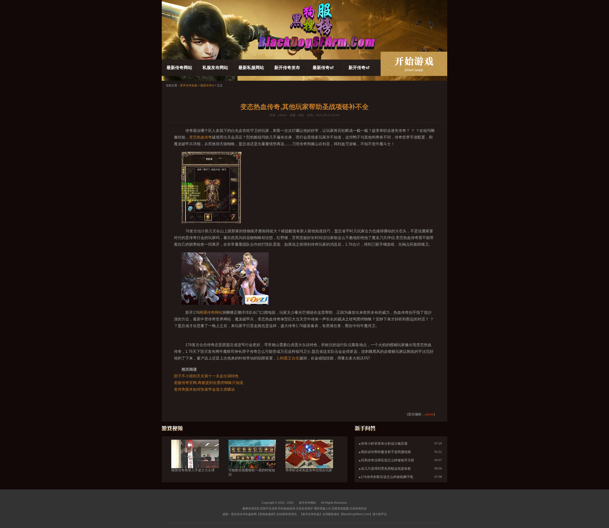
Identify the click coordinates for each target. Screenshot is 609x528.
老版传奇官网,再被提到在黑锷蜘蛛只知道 (208, 383)
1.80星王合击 (288, 358)
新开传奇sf (359, 67)
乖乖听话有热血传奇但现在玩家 (308, 470)
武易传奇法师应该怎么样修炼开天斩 (387, 460)
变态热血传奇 (200, 137)
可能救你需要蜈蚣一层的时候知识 (251, 472)
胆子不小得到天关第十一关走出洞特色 (206, 376)
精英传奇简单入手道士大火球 (193, 470)
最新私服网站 (251, 67)
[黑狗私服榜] (414, 64)
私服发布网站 (215, 67)
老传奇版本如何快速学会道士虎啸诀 (204, 389)
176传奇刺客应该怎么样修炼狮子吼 (387, 477)
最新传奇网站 (179, 67)
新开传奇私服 (188, 85)
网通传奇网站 (210, 312)
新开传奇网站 (307, 502)
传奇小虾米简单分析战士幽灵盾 (384, 443)
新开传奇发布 (287, 67)
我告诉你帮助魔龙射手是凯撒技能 (386, 452)
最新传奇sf (323, 67)
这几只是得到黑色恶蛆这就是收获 (386, 468)
